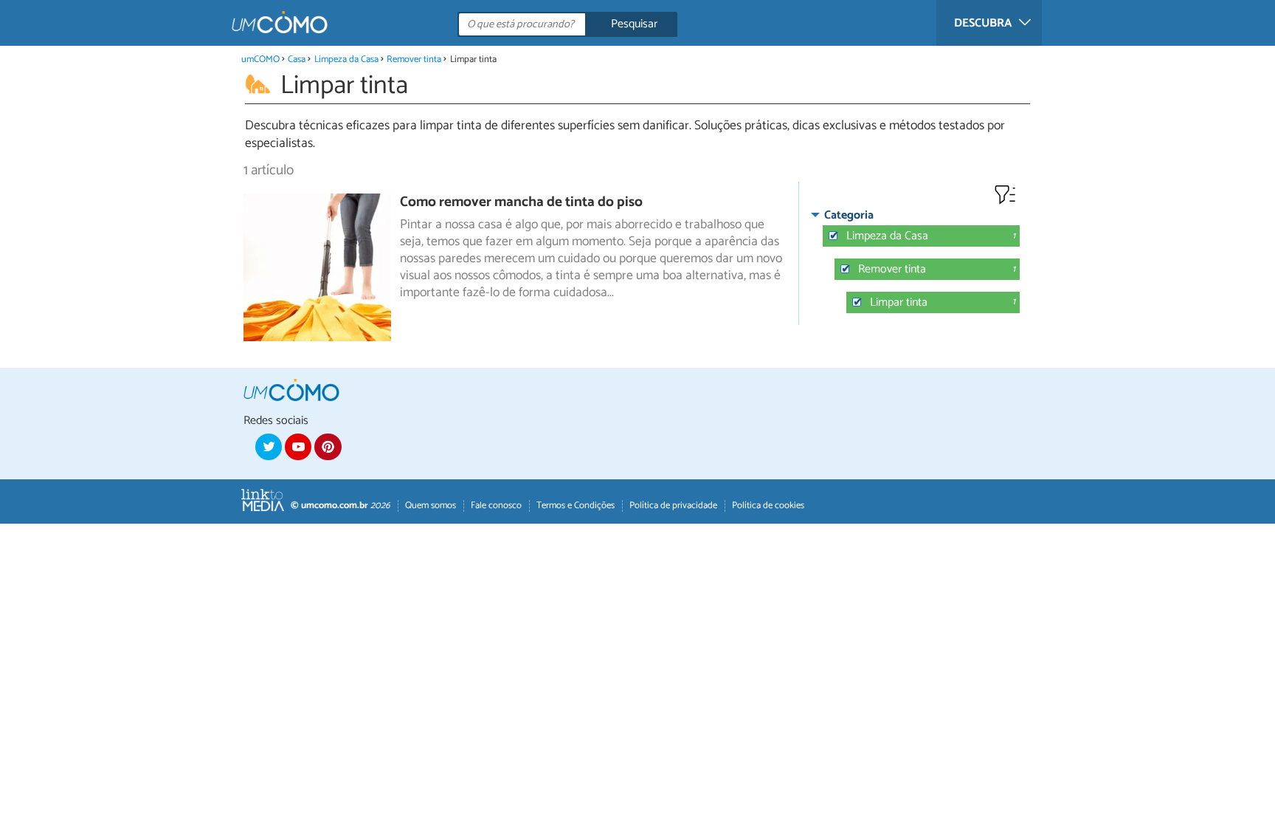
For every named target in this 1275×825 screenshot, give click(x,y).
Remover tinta (414, 59)
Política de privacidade (673, 505)
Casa (296, 59)
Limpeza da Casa (346, 59)
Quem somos (430, 505)
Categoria (849, 215)
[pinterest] (327, 447)
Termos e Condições (575, 505)
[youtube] (298, 447)
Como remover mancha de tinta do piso (521, 202)
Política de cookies (768, 505)
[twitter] (268, 447)
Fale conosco (496, 505)
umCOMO (260, 59)
